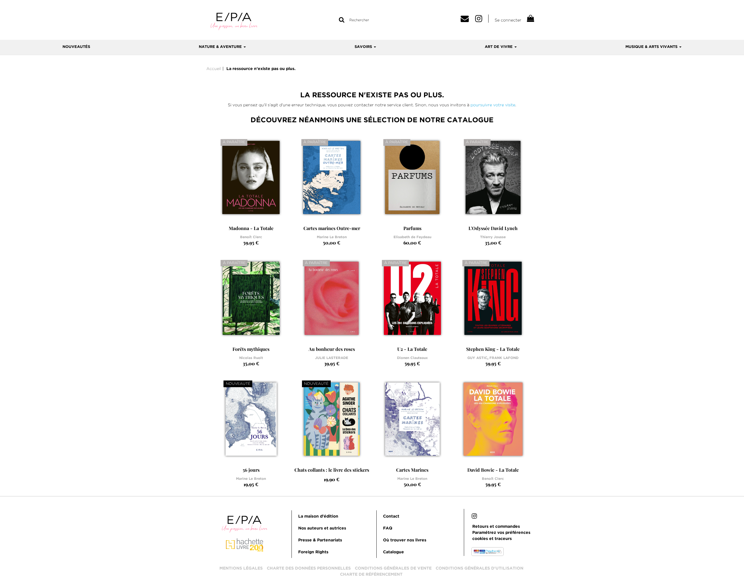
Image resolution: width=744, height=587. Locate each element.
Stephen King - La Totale (493, 349)
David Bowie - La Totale (493, 470)
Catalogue (393, 552)
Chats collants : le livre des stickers (331, 470)
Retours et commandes (496, 526)
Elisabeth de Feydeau (412, 237)
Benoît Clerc (251, 237)
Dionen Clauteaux (412, 358)
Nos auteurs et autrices (322, 528)
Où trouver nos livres (404, 540)
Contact (391, 516)
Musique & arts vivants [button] (652, 47)
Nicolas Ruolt (251, 358)
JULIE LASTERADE (331, 358)
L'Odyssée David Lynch (493, 228)
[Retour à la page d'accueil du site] (233, 21)
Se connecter (508, 20)
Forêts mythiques (251, 349)
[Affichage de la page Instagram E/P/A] (474, 517)
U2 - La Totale (412, 349)
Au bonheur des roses (332, 349)
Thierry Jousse (493, 237)
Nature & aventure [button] (221, 47)
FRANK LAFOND (503, 358)
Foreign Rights (313, 552)
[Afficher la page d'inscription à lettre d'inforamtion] (467, 20)
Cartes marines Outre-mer (331, 228)
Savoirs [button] (364, 47)
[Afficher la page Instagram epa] (482, 20)
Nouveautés (76, 47)
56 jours (251, 470)
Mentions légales (241, 568)
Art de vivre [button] (499, 47)
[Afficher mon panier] (530, 19)
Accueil (213, 68)
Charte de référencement (371, 574)
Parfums (412, 228)
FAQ (387, 528)
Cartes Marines (412, 470)
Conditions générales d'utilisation (479, 568)
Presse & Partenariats (320, 540)
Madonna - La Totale (251, 228)
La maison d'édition (318, 516)
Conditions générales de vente (393, 568)
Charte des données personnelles (309, 568)
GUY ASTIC (477, 358)
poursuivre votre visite (493, 105)
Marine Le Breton (332, 237)
